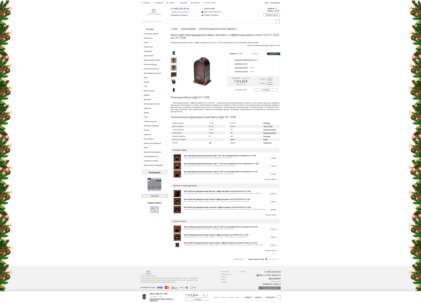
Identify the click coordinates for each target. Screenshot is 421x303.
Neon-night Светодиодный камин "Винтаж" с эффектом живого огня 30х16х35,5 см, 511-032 (217, 191)
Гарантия (159, 3)
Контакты (196, 3)
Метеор (146, 130)
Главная (174, 29)
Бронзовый (266, 136)
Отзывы (223, 297)
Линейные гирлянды (151, 126)
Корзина (257, 297)
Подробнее (155, 196)
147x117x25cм (267, 126)
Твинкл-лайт (148, 47)
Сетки (146, 117)
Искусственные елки (151, 69)
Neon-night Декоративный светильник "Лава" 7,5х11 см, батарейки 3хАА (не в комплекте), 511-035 (220, 156)
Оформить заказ (272, 15)
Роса (145, 86)
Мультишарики (149, 91)
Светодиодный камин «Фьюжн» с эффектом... (162, 299)
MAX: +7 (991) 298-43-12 (212, 12)
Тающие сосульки (150, 121)
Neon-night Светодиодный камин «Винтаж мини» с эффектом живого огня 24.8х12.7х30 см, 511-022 (220, 243)
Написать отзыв (238, 259)
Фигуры (146, 82)
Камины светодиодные (152, 143)
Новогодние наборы (151, 34)
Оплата (171, 3)
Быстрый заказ (241, 90)
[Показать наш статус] (154, 209)
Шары (146, 77)
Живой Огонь (267, 143)
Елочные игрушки (150, 64)
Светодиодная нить (151, 156)
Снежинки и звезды (151, 161)
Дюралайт (147, 99)
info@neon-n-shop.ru (271, 284)
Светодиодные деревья (152, 73)
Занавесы (147, 134)
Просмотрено (270, 297)
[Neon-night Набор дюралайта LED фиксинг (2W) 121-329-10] (155, 185)
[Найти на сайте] (278, 21)
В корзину (266, 90)
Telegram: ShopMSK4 (211, 15)
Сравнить (248, 297)
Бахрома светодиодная (152, 152)
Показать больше (270, 179)
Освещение (148, 51)
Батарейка (266, 123)
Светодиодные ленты (152, 104)
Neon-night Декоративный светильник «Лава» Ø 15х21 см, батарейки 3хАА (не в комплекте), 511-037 (221, 172)
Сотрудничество (226, 274)
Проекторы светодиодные (153, 165)
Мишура (147, 95)
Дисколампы (148, 56)
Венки (146, 148)
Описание (216, 297)
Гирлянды (147, 108)
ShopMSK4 (275, 278)
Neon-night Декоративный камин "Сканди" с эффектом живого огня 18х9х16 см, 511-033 (216, 235)
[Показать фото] (173, 53)
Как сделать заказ (233, 297)
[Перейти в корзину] (265, 10)
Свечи (146, 42)
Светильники (148, 139)
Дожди (146, 112)
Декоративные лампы (152, 60)
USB (210, 143)
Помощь (147, 3)
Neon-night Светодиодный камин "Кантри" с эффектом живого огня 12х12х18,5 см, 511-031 (217, 199)
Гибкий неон (148, 38)
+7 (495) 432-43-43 (179, 8)
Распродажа (225, 271)
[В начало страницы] (279, 297)
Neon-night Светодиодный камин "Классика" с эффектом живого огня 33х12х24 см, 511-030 (217, 207)
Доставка (183, 3)
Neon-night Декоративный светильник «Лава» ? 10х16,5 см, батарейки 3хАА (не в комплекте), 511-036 (221, 164)
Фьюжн (265, 139)
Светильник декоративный (271, 129)
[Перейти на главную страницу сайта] (153, 12)
